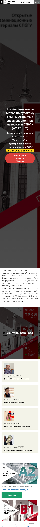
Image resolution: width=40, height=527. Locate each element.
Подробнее (12, 495)
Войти (37, 2)
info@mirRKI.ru (26, 2)
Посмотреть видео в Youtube (20, 158)
